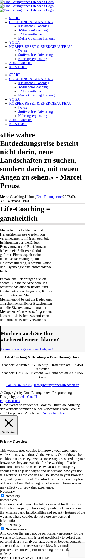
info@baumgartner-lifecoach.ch (56, 385)
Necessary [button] (7, 491)
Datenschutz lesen (54, 413)
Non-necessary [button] (10, 525)
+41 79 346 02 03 (19, 385)
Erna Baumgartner (49, 197)
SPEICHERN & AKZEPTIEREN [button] (25, 558)
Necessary (12, 496)
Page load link (10, 401)
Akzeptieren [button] (14, 413)
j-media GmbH (26, 397)
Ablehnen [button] (32, 413)
